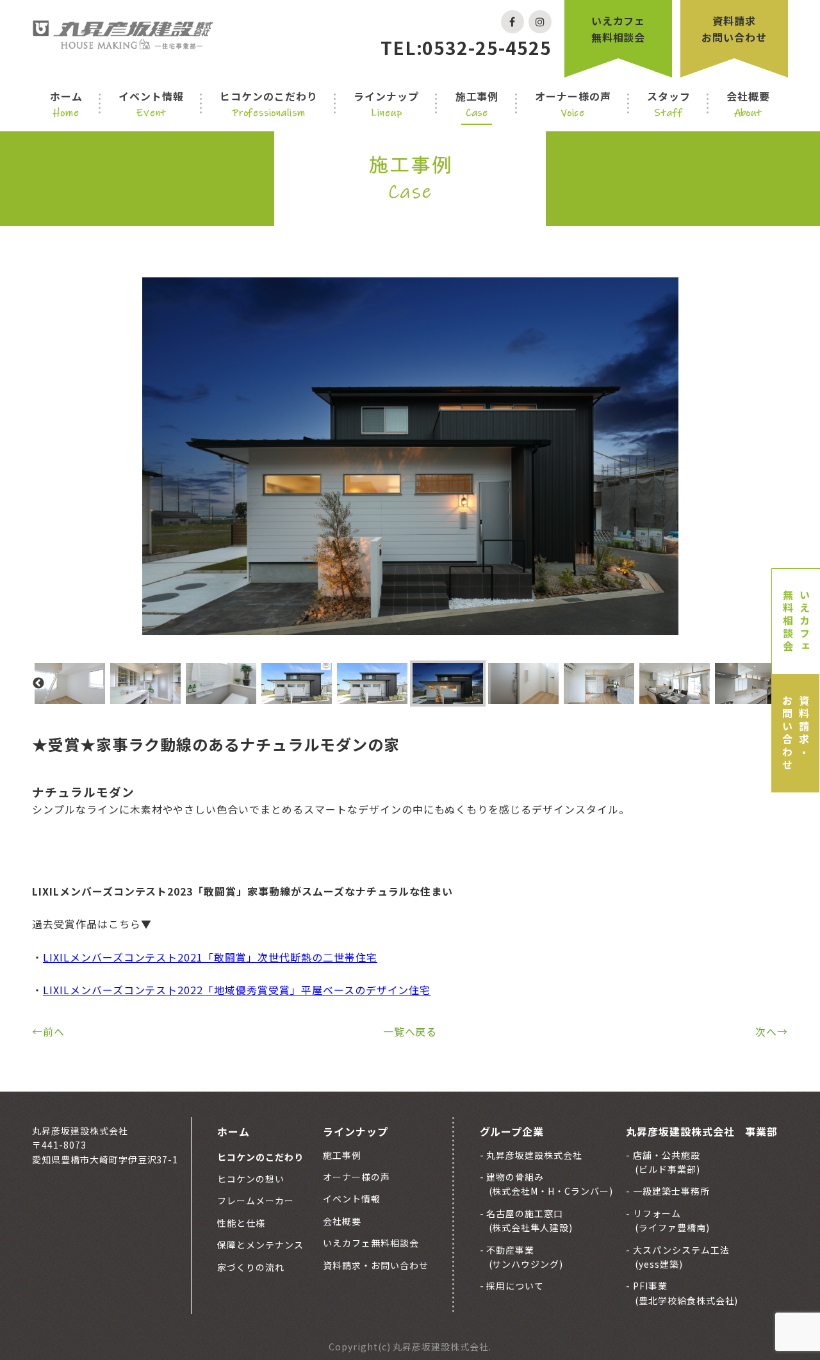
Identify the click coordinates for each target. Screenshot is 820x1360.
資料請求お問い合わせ (734, 29)
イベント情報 (151, 103)
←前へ (48, 1031)
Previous (38, 683)
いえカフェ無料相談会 (618, 29)
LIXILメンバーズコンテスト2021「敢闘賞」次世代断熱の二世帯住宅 (210, 957)
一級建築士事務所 (670, 1190)
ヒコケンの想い (250, 1178)
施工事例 (477, 103)
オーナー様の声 (573, 103)
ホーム (66, 103)
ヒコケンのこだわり (269, 103)
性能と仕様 (241, 1223)
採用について (514, 1285)
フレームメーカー (255, 1200)
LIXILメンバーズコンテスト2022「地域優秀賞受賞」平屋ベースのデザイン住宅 (236, 989)
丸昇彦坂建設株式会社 (533, 1155)
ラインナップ (386, 103)
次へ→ (771, 1031)
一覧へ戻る (410, 1031)
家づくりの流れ (250, 1267)
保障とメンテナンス (260, 1244)
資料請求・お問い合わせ (796, 733)
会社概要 (748, 103)
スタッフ (669, 103)
